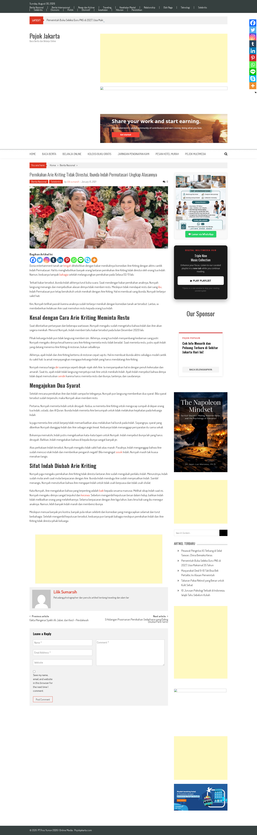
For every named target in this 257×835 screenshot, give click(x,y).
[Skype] (87, 260)
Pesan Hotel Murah (167, 154)
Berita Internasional (61, 7)
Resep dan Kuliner (86, 7)
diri (57, 367)
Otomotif (86, 10)
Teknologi (185, 7)
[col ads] (200, 432)
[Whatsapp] (74, 260)
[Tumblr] (53, 260)
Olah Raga (168, 7)
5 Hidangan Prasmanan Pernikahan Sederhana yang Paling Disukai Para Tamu (136, 620)
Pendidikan (137, 10)
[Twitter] (40, 260)
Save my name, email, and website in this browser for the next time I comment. (43, 682)
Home (33, 154)
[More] (94, 260)
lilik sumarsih (73, 181)
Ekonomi (55, 10)
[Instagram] (47, 260)
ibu (160, 287)
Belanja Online (72, 154)
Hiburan (119, 10)
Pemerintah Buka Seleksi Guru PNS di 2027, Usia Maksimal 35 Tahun (83, 20)
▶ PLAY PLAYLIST (200, 280)
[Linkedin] (60, 260)
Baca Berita (49, 154)
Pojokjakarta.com (83, 830)
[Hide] (255, 92)
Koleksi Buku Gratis (99, 154)
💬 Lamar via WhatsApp (200, 234)
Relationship (149, 7)
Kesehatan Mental (128, 7)
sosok (119, 452)
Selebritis (202, 7)
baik (101, 490)
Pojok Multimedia (195, 154)
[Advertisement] (163, 58)
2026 (55, 830)
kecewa (85, 495)
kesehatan (103, 10)
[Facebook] (33, 260)
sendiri (62, 376)
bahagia (63, 274)
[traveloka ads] (200, 797)
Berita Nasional (37, 7)
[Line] (81, 260)
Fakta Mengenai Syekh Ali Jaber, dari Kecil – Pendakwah (59, 620)
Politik (70, 10)
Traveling (107, 7)
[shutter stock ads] (163, 128)
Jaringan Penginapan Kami (133, 154)
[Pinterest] (67, 260)
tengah (67, 265)
